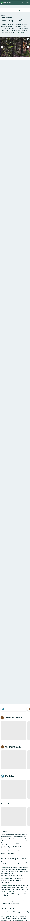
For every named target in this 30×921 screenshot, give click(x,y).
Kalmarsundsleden (6, 886)
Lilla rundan (17, 914)
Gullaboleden (5, 878)
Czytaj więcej (20, 32)
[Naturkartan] (6, 3)
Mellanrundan (5, 916)
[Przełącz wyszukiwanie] (23, 2)
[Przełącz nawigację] (27, 2)
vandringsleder (10, 862)
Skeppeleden (5, 912)
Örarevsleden (5, 899)
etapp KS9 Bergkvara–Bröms (13, 892)
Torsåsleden (5, 867)
